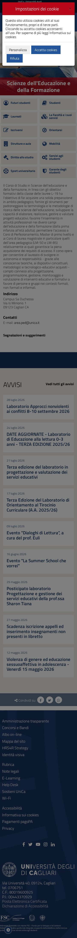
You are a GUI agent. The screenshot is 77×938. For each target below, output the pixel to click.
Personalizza (18, 49)
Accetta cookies (46, 49)
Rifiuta (14, 58)
